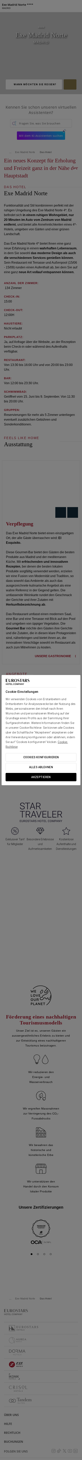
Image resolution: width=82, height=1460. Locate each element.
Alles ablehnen (41, 767)
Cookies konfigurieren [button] (41, 757)
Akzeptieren (41, 777)
